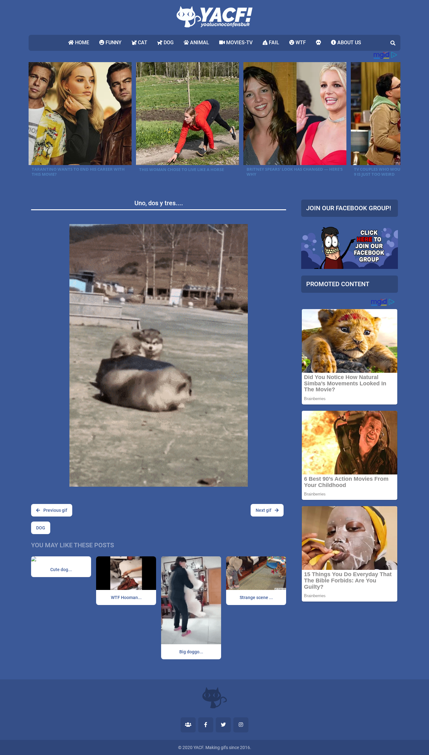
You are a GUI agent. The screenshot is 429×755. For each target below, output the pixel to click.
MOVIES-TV (239, 43)
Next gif (264, 510)
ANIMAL (199, 43)
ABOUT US (348, 43)
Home (81, 43)
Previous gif (54, 510)
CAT (142, 43)
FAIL (273, 43)
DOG (168, 43)
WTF (300, 43)
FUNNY (113, 43)
